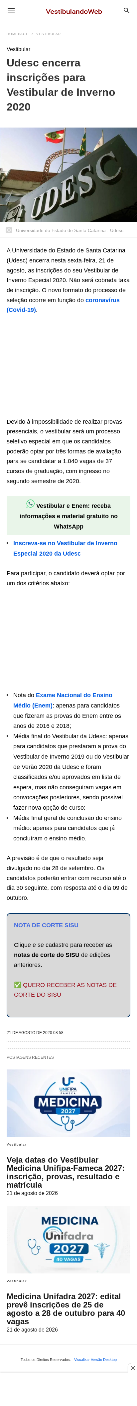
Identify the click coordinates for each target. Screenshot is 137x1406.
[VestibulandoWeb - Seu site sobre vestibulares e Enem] (75, 10)
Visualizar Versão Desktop (95, 1360)
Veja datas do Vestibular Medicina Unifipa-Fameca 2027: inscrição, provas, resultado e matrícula (66, 1172)
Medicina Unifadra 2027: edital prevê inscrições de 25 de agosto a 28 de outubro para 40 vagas (66, 1309)
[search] (126, 10)
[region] (56, 367)
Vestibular (48, 34)
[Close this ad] (132, 1368)
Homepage (18, 34)
